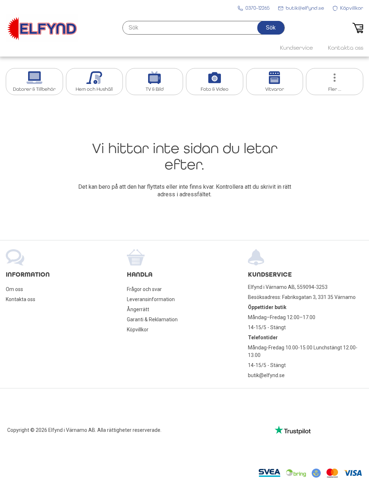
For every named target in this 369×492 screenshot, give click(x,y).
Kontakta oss (20, 299)
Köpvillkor (137, 329)
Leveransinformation (151, 299)
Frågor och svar (144, 289)
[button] (270, 28)
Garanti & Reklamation (152, 319)
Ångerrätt (138, 309)
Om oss (14, 289)
